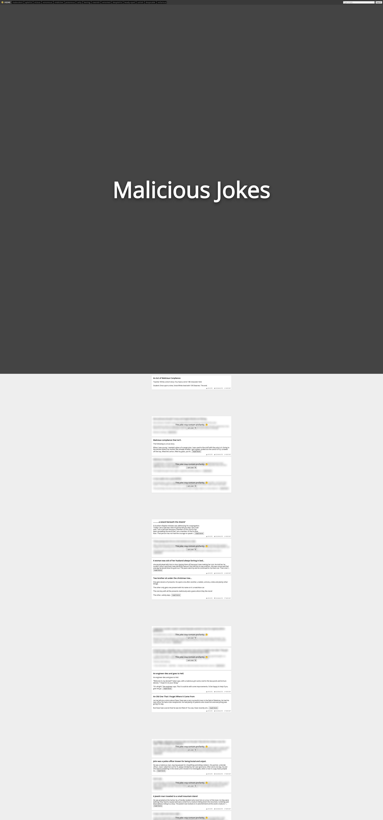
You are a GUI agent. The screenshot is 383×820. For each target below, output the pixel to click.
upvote (209, 388)
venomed (106, 2)
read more (196, 451)
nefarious (161, 2)
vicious (37, 2)
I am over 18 (191, 428)
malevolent (17, 2)
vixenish (96, 2)
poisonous (70, 2)
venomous (47, 2)
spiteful (28, 2)
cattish (140, 2)
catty (79, 2)
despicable (150, 2)
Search (378, 2)
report (228, 388)
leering (87, 2)
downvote (219, 388)
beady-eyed (129, 2)
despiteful (117, 2)
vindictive (58, 2)
